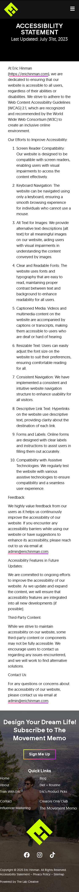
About (4, 785)
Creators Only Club (54, 801)
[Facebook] (27, 855)
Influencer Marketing (15, 808)
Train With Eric (10, 791)
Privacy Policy (41, 874)
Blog (43, 778)
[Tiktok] (52, 855)
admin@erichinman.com (28, 551)
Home (4, 778)
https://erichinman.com (28, 73)
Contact (6, 801)
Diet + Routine (50, 785)
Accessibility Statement (15, 874)
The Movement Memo (58, 808)
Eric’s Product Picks (53, 791)
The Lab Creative (28, 882)
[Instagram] (40, 855)
